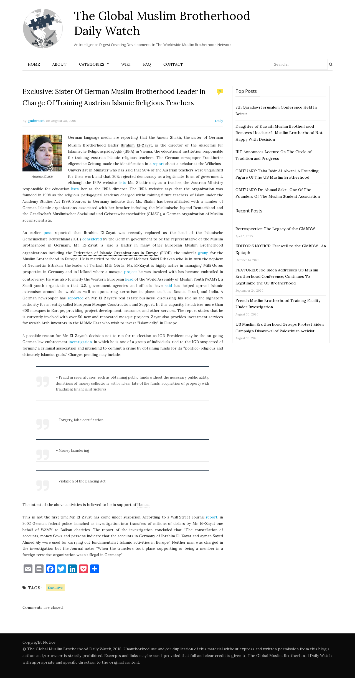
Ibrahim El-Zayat (136, 145)
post (48, 232)
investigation (80, 342)
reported (75, 298)
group (203, 253)
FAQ (147, 64)
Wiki (126, 64)
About (59, 64)
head (129, 279)
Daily (219, 121)
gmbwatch (36, 121)
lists (122, 182)
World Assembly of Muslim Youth (175, 279)
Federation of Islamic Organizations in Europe (115, 253)
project (130, 271)
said (168, 285)
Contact (173, 64)
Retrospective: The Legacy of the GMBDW (275, 228)
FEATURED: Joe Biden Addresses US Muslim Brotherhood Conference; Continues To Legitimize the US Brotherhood (276, 277)
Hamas (143, 504)
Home (34, 64)
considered (92, 239)
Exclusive (55, 587)
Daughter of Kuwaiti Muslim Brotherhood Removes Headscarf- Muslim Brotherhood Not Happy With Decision (279, 133)
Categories (91, 64)
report (158, 163)
